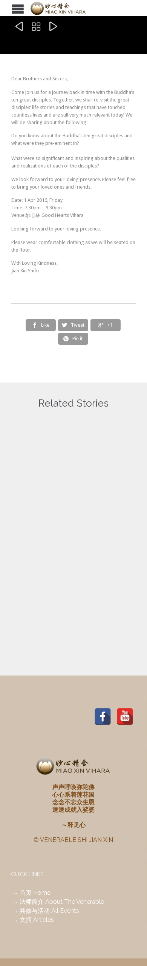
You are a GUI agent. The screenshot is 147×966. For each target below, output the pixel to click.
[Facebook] (102, 716)
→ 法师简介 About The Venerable (58, 901)
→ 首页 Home (31, 892)
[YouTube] (125, 716)
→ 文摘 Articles (33, 919)
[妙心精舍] (68, 8)
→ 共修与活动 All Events (45, 910)
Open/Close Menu (6, 8)
